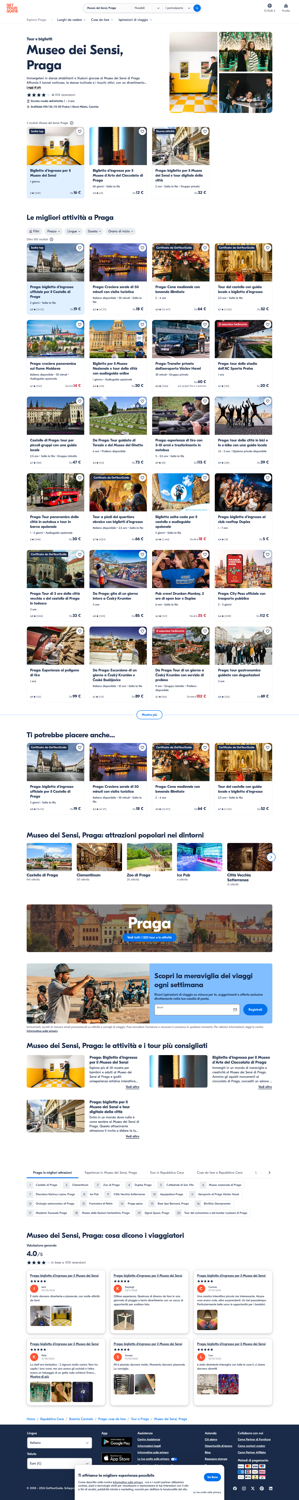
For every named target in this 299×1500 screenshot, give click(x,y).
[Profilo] (286, 5)
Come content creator (251, 1446)
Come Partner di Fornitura (254, 1439)
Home (31, 1419)
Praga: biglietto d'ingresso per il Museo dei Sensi (64, 1276)
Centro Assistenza (148, 1439)
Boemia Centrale (81, 1419)
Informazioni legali (149, 1446)
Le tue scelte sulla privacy (153, 1459)
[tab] (52, 1172)
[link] (55, 163)
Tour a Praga (140, 1419)
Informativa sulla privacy (42, 1031)
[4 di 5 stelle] (39, 95)
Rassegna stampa (216, 1459)
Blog (208, 1452)
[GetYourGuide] (12, 8)
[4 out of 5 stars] (39, 1262)
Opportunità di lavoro (218, 1446)
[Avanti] (271, 857)
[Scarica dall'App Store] (116, 1458)
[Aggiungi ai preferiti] (79, 131)
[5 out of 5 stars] (66, 1281)
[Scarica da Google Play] (116, 1442)
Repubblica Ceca (52, 1419)
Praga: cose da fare (112, 1419)
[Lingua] (269, 5)
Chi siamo (211, 1439)
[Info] (71, 123)
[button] (55, 163)
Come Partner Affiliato (252, 1452)
